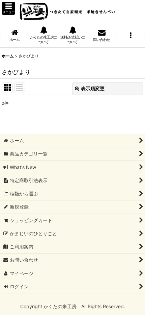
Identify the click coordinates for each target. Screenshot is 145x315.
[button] (8, 8)
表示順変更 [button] (93, 88)
